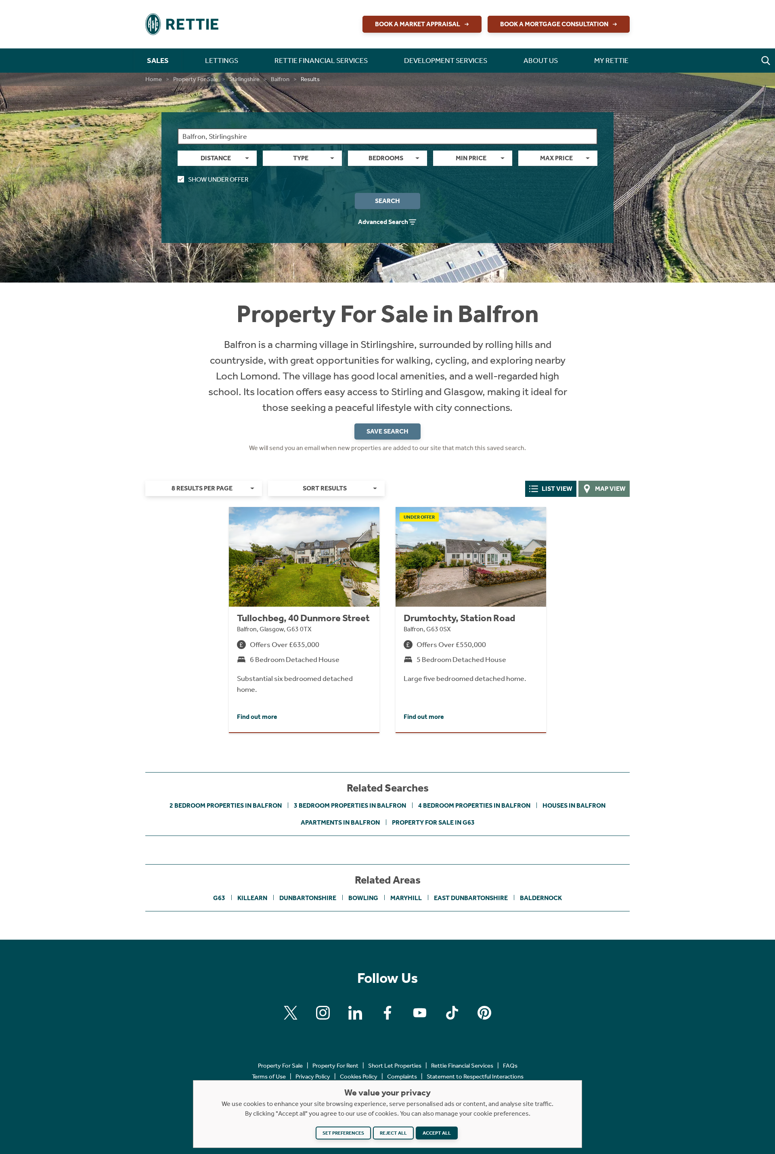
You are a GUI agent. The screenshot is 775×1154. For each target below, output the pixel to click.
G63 (219, 898)
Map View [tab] (610, 488)
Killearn (252, 898)
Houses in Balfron (573, 805)
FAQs (510, 1065)
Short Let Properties (394, 1065)
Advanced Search (383, 222)
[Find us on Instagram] (323, 1013)
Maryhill (406, 898)
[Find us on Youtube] (420, 1013)
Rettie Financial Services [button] (321, 60)
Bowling (363, 898)
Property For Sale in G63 (433, 822)
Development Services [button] (445, 60)
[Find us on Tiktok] (452, 1013)
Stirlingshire (244, 79)
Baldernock (541, 898)
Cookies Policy (358, 1076)
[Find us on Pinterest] (484, 1013)
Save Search (387, 431)
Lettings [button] (221, 60)
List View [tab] (557, 488)
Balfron (280, 79)
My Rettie (611, 60)
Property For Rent (335, 1065)
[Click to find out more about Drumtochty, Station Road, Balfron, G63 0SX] (471, 619)
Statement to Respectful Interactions (475, 1076)
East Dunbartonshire (471, 898)
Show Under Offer (218, 179)
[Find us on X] (290, 1013)
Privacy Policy (312, 1076)
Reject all (393, 1133)
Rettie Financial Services (462, 1065)
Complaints (402, 1076)
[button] (765, 60)
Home (153, 79)
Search (387, 201)
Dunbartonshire (307, 898)
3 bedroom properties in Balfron (350, 805)
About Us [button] (541, 60)
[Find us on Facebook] (387, 1013)
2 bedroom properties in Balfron (226, 805)
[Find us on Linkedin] (355, 1013)
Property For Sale (195, 79)
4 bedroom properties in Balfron (474, 805)
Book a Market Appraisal (417, 24)
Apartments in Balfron (340, 822)
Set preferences (343, 1133)
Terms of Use (269, 1076)
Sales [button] (158, 60)
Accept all (437, 1133)
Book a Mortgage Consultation (554, 24)
